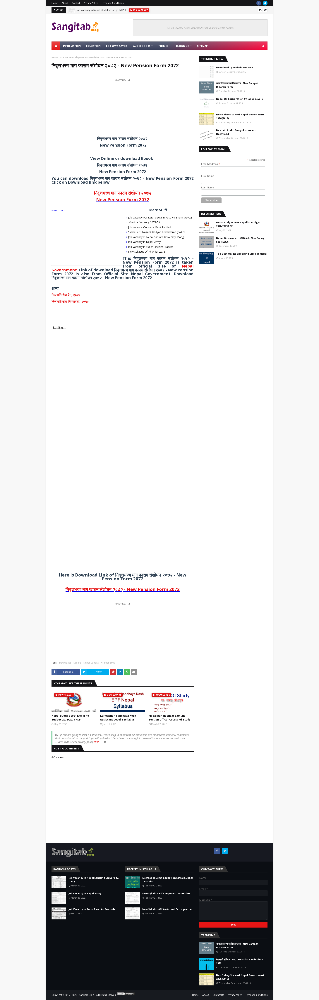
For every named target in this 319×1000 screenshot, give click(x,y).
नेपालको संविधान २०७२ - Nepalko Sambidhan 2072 (239, 961)
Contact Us (218, 994)
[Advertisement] (123, 108)
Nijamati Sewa (67, 57)
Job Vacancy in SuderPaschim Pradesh (151, 247)
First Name (207, 175)
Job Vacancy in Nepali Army (144, 242)
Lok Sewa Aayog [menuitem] (117, 46)
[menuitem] (56, 45)
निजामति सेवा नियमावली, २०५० (70, 301)
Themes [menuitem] (163, 46)
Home (55, 3)
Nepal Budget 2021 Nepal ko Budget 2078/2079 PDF (70, 717)
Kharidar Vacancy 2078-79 (144, 222)
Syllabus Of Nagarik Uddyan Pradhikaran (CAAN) (157, 232)
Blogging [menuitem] (182, 46)
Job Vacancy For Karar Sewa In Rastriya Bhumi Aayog (160, 217)
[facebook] (258, 3)
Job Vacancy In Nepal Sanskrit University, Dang (156, 237)
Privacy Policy (91, 3)
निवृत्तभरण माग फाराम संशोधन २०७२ (122, 193)
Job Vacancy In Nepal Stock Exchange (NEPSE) (102, 10)
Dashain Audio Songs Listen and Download (236, 132)
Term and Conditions (112, 3)
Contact (76, 3)
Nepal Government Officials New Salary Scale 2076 (240, 239)
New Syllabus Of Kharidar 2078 (146, 251)
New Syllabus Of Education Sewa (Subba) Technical (167, 879)
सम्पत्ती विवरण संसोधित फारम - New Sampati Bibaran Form (237, 84)
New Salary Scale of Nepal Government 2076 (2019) (240, 116)
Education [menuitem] (93, 46)
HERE (97, 742)
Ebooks (77, 662)
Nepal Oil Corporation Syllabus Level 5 (239, 98)
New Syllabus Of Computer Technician (166, 893)
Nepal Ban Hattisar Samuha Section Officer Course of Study (170, 717)
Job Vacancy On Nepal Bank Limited (149, 227)
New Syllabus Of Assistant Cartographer (167, 909)
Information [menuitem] (72, 46)
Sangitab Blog (86, 994)
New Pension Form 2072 (122, 199)
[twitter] (265, 3)
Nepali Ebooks (91, 662)
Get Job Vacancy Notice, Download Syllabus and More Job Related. (200, 27)
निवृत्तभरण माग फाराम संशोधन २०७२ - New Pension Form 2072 (123, 589)
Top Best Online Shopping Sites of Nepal (241, 253)
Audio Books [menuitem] (141, 46)
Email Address (210, 164)
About (65, 3)
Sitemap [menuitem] (202, 46)
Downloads (65, 662)
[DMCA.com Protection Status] (126, 994)
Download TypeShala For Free (234, 67)
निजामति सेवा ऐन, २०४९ (66, 295)
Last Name (207, 187)
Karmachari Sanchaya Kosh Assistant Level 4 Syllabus (118, 717)
